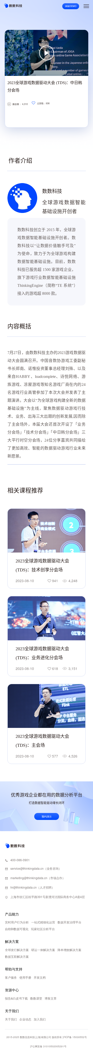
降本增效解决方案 (69, 950)
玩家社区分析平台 (43, 929)
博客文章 (51, 998)
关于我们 (11, 1019)
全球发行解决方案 (17, 950)
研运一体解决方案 (43, 950)
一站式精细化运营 (43, 922)
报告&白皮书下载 (16, 998)
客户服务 (11, 977)
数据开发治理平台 (69, 922)
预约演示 (47, 816)
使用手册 (25, 977)
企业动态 (25, 1019)
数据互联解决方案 (17, 956)
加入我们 (40, 1019)
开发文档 (40, 977)
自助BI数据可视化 (17, 929)
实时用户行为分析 (17, 922)
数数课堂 (36, 998)
